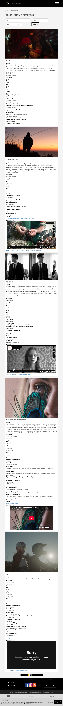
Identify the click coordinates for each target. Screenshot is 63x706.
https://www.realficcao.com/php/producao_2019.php (20, 218)
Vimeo (40, 250)
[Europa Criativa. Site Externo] (10, 696)
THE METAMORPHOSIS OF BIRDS (16, 420)
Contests (12, 682)
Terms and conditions (48, 692)
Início (8, 10)
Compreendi (58, 702)
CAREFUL (9, 61)
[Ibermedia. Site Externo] (31, 696)
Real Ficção (34, 250)
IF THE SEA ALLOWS (12, 160)
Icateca (11, 692)
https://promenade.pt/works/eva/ (15, 639)
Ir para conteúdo (56, 0)
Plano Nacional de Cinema (21, 692)
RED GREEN (9, 282)
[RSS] (34, 685)
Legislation (12, 687)
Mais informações (28, 703)
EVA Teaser (9, 670)
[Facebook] (27, 685)
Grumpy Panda (22, 374)
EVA (7, 575)
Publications (12, 685)
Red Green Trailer (10, 374)
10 (39, 674)
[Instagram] (30, 685)
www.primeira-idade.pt (12, 503)
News (11, 684)
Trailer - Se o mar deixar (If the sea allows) (17, 250)
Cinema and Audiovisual (14, 10)
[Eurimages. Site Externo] (52, 696)
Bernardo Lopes (19, 670)
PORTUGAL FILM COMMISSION (35, 692)
